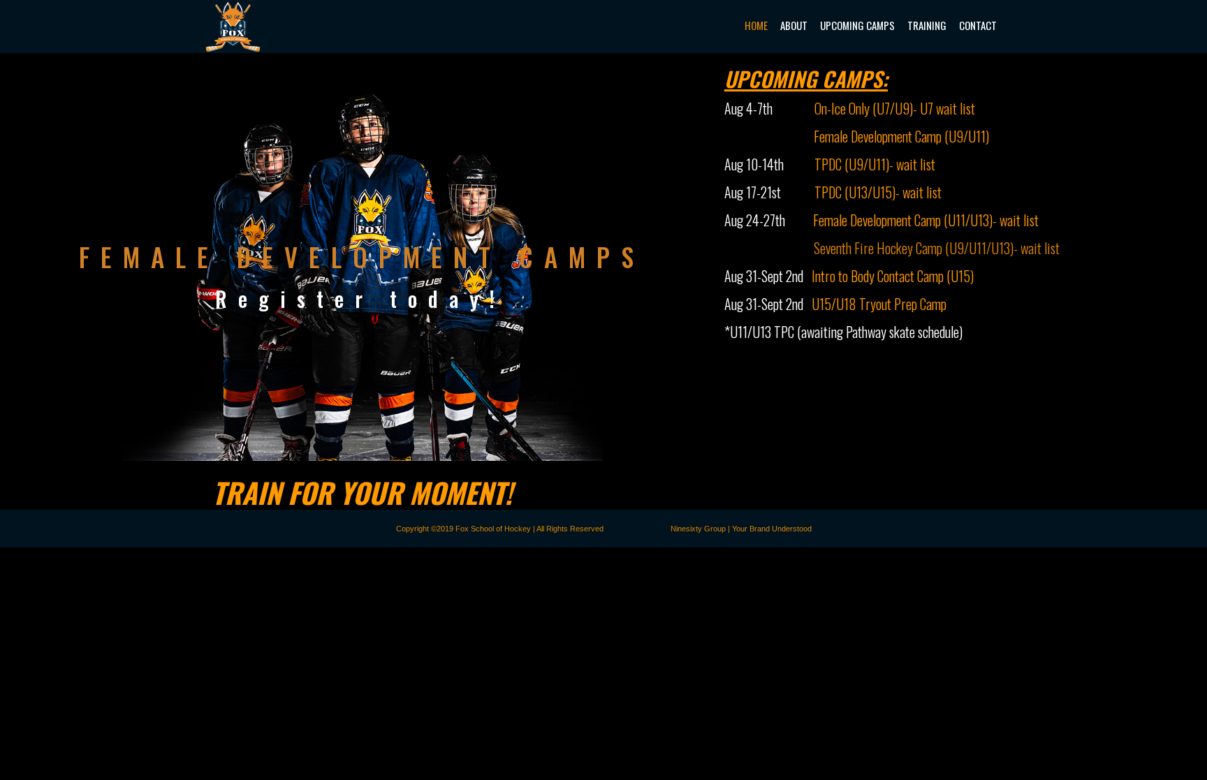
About (793, 25)
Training (926, 25)
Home (756, 25)
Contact (978, 25)
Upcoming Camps (857, 25)
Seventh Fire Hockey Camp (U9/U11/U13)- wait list (937, 247)
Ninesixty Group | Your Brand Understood (741, 528)
